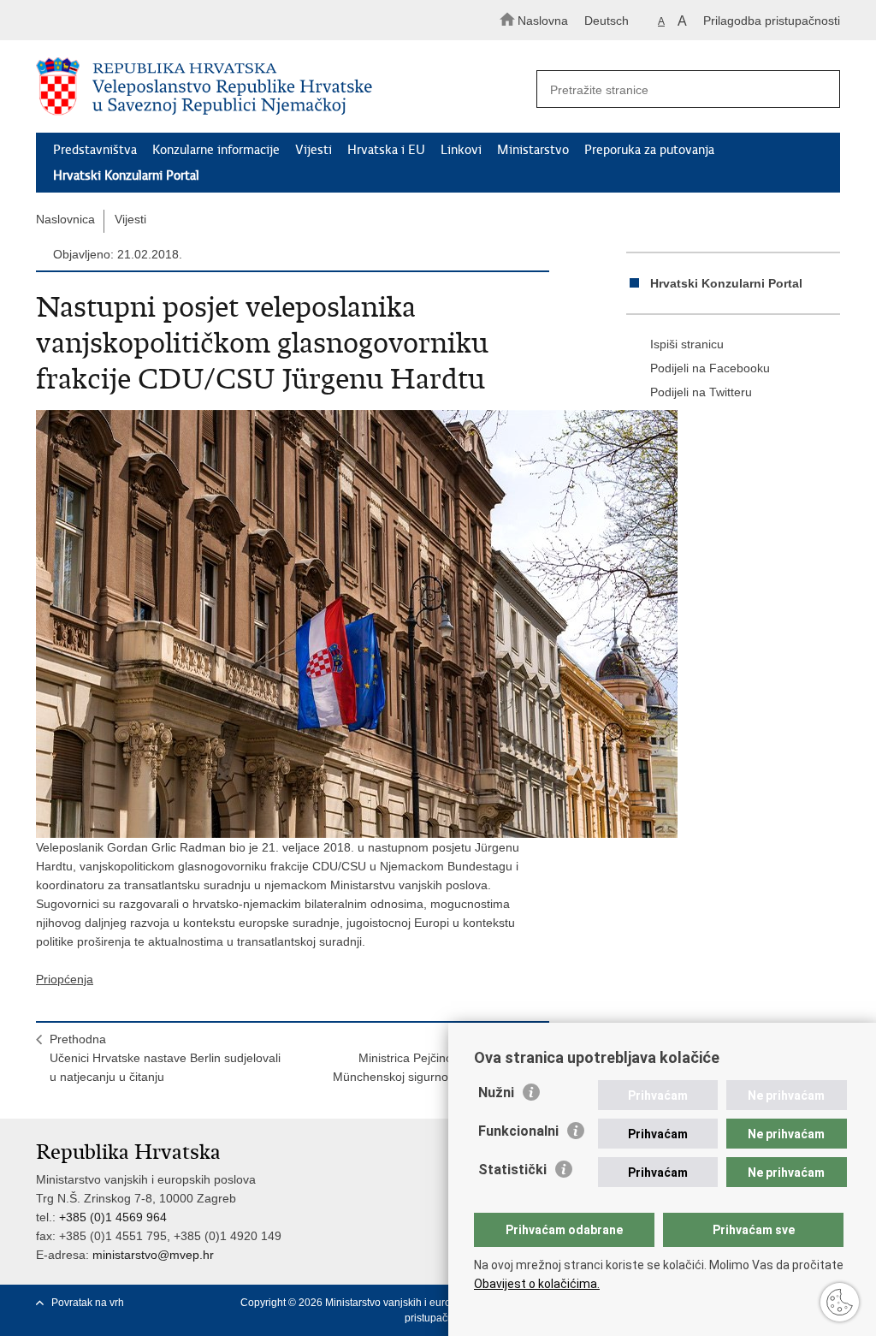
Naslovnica (65, 219)
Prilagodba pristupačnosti (771, 20)
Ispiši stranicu (687, 344)
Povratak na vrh (87, 1303)
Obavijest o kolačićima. (537, 1284)
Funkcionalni (518, 1131)
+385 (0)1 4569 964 (113, 1217)
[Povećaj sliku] (292, 624)
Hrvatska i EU (386, 149)
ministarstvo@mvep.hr (153, 1255)
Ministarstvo (533, 149)
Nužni (496, 1092)
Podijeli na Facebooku (710, 368)
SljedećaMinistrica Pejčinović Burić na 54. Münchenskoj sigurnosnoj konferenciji (434, 1058)
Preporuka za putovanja (649, 149)
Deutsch (606, 20)
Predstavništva (95, 149)
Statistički (512, 1169)
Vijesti (313, 149)
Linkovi (461, 149)
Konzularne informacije (216, 149)
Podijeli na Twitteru (701, 392)
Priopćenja (64, 979)
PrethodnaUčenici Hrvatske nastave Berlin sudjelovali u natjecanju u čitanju (165, 1058)
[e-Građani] (109, 20)
